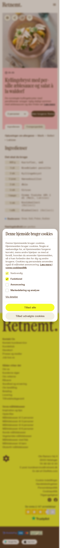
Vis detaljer (12, 296)
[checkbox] (7, 273)
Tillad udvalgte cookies (30, 316)
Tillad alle (30, 307)
